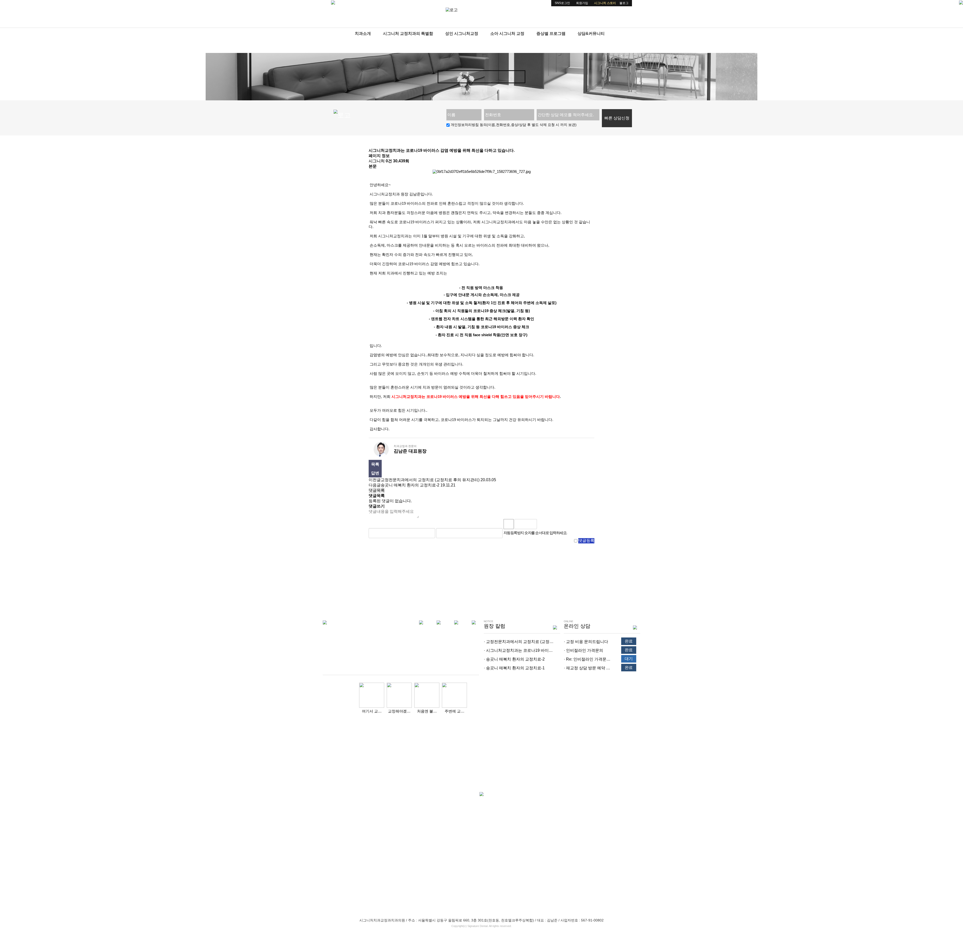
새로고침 (554, 524)
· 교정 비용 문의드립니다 (586, 641)
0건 (389, 161)
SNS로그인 (562, 3)
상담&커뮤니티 (591, 33)
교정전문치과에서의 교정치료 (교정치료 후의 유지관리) (430, 480)
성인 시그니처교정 (461, 33)
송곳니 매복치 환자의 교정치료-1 (515, 668)
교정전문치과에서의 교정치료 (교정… (519, 641)
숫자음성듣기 (543, 524)
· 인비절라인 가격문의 (583, 650)
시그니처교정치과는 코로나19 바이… (519, 650)
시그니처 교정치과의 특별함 (408, 33)
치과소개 (363, 33)
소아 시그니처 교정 (507, 33)
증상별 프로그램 (551, 33)
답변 (375, 473)
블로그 (623, 3)
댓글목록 (377, 490)
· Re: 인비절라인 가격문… (587, 659)
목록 (375, 464)
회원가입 (582, 3)
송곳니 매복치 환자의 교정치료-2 (410, 485)
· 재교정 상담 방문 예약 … (587, 668)
